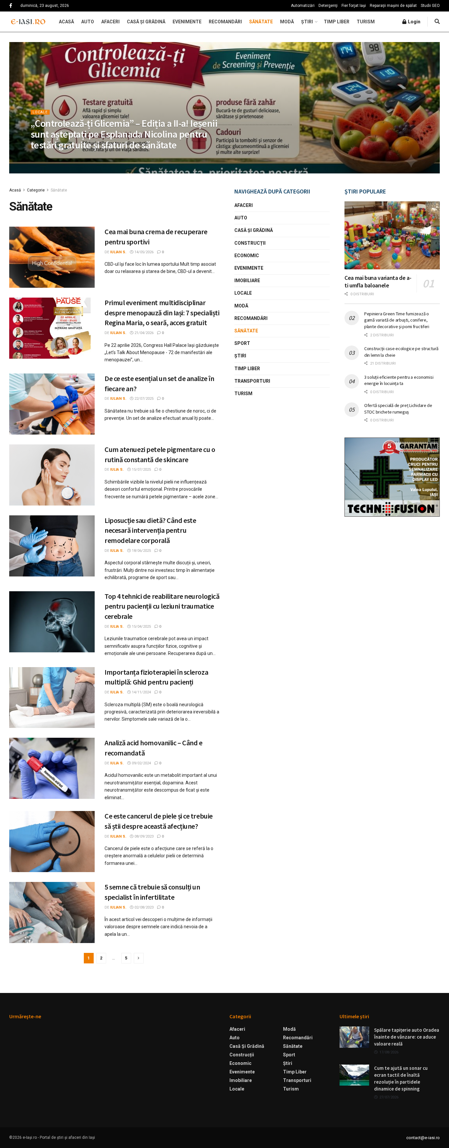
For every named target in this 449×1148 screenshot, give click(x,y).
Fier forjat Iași (354, 5)
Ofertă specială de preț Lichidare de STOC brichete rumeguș (398, 408)
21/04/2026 (143, 333)
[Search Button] (437, 21)
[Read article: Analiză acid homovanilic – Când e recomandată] (52, 768)
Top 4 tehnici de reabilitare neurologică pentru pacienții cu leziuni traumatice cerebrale (162, 606)
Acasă (66, 21)
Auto (87, 21)
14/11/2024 (141, 692)
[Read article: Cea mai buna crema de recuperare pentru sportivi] (52, 257)
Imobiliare (247, 280)
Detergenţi (328, 5)
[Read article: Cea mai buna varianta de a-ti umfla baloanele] (392, 235)
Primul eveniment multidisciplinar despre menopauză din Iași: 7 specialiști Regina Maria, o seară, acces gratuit (162, 312)
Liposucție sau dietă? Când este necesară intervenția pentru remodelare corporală (150, 530)
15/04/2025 (141, 626)
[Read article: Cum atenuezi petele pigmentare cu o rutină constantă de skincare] (52, 475)
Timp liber (336, 21)
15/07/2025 (141, 469)
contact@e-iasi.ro (423, 1137)
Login (413, 21)
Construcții (250, 243)
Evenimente (187, 21)
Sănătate (261, 21)
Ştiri (307, 21)
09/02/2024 (141, 763)
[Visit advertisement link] (392, 477)
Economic (246, 255)
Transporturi (252, 381)
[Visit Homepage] (28, 21)
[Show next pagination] (139, 958)
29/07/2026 (69, 158)
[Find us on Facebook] (10, 6)
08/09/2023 (143, 836)
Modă (287, 21)
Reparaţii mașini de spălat (393, 5)
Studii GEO (430, 5)
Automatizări (303, 5)
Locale (40, 112)
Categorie (36, 190)
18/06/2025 (141, 551)
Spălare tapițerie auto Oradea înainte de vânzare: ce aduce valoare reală (406, 1037)
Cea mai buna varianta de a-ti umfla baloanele (377, 281)
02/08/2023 (143, 907)
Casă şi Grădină (146, 21)
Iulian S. (44, 158)
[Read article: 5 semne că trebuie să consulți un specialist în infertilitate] (52, 912)
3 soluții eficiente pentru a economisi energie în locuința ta (398, 380)
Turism (366, 21)
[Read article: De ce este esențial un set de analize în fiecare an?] (52, 404)
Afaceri (110, 21)
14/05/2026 (143, 252)
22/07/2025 (143, 398)
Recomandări (225, 21)
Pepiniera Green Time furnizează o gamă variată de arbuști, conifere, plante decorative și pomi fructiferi (396, 320)
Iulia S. (117, 469)
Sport (242, 343)
